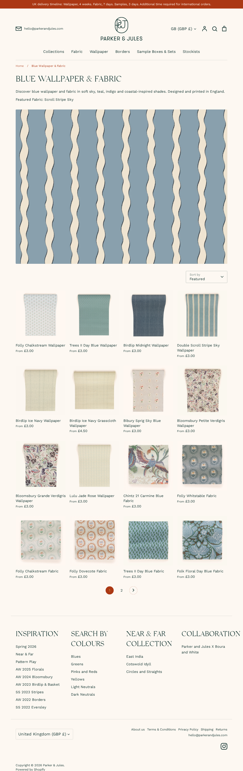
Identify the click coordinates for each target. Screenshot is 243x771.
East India (134, 656)
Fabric (77, 51)
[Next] (133, 592)
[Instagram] (224, 746)
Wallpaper (99, 51)
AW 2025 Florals (30, 669)
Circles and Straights (144, 672)
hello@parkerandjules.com (207, 735)
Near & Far (24, 654)
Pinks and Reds (84, 672)
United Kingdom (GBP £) (42, 734)
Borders (122, 51)
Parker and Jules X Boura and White (203, 649)
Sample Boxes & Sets (156, 51)
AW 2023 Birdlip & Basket (38, 684)
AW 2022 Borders (31, 700)
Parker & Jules (53, 765)
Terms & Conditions (161, 729)
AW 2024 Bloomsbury (34, 677)
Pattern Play (26, 662)
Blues (76, 656)
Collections (53, 51)
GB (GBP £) (181, 28)
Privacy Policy (188, 729)
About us (138, 729)
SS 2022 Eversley (31, 707)
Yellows (77, 679)
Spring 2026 (26, 646)
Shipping (207, 729)
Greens (77, 664)
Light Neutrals (83, 687)
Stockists (191, 51)
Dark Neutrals (83, 694)
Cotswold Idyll (138, 664)
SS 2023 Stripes (30, 692)
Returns (221, 729)
